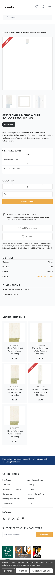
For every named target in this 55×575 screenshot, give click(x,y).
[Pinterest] (18, 518)
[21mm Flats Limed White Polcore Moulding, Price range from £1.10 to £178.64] (40, 332)
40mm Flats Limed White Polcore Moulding (15, 392)
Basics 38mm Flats (45, 276)
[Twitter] (13, 518)
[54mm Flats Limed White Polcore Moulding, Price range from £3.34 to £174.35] (14, 332)
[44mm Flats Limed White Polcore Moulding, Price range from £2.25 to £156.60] (14, 415)
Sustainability (7, 503)
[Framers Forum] (23, 518)
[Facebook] (8, 518)
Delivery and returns (10, 499)
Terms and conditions (11, 489)
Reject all (22, 570)
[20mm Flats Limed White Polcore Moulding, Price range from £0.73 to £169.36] (40, 374)
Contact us (7, 494)
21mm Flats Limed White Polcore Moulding (40, 351)
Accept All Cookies (41, 570)
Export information (36, 494)
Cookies (31, 489)
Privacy (31, 499)
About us (6, 485)
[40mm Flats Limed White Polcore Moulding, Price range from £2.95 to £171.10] (14, 374)
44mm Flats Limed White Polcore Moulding (15, 434)
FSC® (30, 503)
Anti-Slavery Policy (36, 480)
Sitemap (31, 485)
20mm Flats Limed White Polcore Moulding (40, 392)
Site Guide (6, 480)
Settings (8, 570)
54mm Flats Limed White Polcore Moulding (15, 351)
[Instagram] (3, 518)
